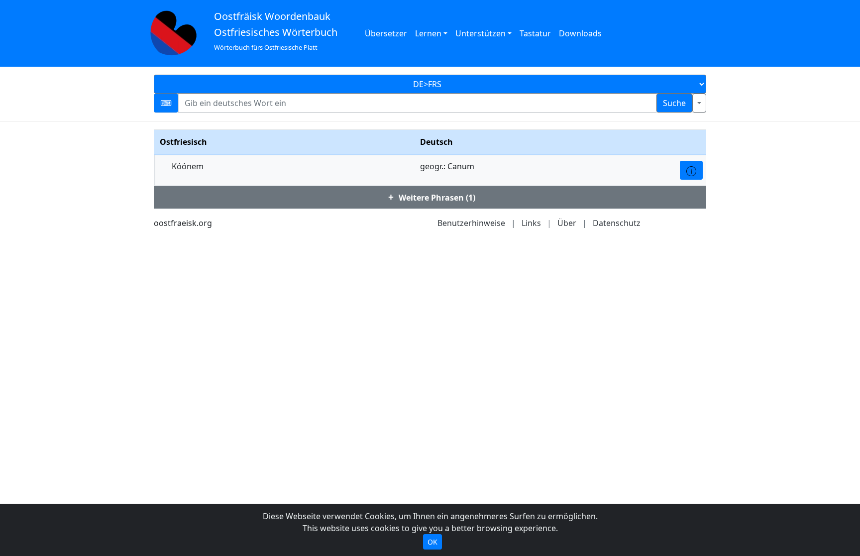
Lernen (428, 33)
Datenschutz (617, 223)
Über (566, 223)
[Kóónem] (691, 170)
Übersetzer (386, 33)
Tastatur (535, 33)
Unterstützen (480, 33)
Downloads (580, 33)
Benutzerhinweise (471, 223)
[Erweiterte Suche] (699, 103)
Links (531, 223)
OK (432, 542)
